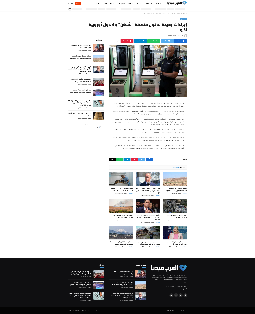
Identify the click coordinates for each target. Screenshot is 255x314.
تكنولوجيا (121, 3)
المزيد (97, 3)
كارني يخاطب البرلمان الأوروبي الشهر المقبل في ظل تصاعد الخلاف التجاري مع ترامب (148, 191)
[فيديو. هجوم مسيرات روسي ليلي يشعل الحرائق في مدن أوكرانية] (148, 233)
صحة (105, 3)
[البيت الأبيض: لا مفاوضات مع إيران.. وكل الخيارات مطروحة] (175, 233)
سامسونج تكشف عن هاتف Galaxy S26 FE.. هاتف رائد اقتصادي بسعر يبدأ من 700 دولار (79, 103)
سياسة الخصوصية (87, 310)
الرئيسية (158, 3)
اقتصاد (130, 3)
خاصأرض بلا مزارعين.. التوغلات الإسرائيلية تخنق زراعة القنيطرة (176, 190)
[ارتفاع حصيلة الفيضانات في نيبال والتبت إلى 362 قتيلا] (175, 206)
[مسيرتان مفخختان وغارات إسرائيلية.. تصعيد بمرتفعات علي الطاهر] (121, 233)
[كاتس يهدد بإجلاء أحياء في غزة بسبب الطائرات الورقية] (121, 206)
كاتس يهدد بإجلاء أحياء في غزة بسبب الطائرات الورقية (123, 216)
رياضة (112, 3)
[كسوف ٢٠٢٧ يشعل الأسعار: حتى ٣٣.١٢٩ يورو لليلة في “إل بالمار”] (98, 82)
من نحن (97, 310)
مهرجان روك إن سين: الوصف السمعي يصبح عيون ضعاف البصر (80, 91)
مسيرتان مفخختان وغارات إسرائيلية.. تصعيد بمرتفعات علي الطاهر (121, 243)
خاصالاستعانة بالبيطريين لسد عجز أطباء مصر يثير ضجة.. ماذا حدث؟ (122, 190)
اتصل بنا (70, 310)
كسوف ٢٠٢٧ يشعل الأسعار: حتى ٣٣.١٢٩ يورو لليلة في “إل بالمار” (80, 80)
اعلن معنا (77, 310)
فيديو (77, 3)
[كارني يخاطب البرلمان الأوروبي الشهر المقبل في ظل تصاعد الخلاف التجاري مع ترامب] (148, 179)
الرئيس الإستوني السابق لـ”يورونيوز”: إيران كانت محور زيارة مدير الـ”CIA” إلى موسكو (148, 217)
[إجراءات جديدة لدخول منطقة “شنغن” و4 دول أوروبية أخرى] (148, 71)
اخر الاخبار (148, 3)
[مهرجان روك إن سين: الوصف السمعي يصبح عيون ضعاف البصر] (98, 92)
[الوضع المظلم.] (69, 3)
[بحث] (72, 3)
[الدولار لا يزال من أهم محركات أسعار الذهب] (98, 116)
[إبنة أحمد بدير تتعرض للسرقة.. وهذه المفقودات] (98, 48)
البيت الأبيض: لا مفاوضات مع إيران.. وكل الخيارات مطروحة (176, 243)
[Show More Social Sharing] (118, 41)
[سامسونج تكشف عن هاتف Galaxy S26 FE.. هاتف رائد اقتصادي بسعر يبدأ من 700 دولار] (98, 103)
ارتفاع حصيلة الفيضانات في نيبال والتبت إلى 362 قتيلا (176, 216)
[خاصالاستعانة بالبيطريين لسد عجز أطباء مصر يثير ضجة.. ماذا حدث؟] (121, 179)
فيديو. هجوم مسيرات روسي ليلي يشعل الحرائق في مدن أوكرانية (149, 243)
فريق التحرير (180, 35)
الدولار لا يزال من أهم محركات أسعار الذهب (79, 114)
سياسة (139, 3)
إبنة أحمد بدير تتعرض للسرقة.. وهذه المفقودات (81, 46)
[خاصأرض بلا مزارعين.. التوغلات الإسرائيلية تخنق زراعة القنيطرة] (175, 179)
